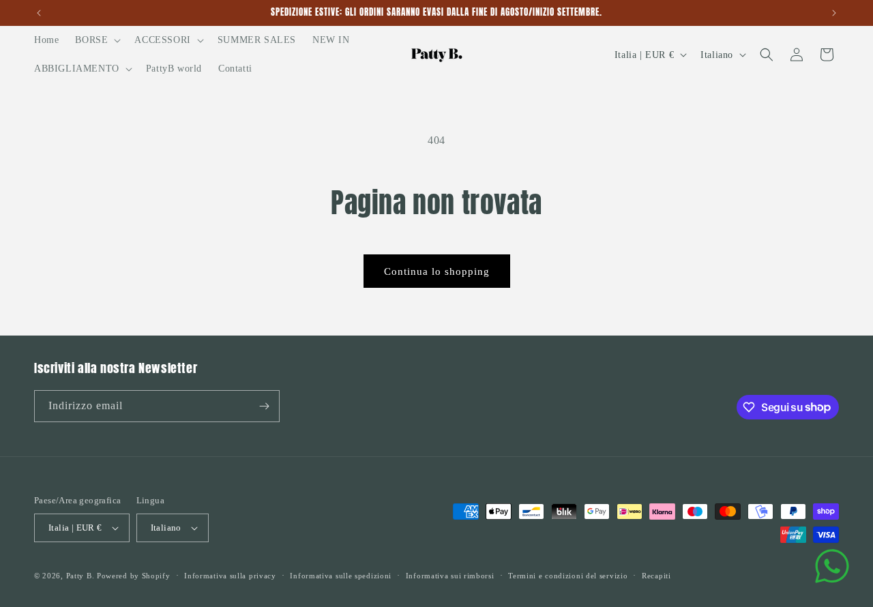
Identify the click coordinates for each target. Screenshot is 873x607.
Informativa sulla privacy (230, 576)
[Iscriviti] (264, 406)
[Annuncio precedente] (39, 13)
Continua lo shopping (437, 271)
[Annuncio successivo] (834, 13)
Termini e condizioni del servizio (567, 576)
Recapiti (656, 576)
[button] (96, 40)
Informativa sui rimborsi (450, 576)
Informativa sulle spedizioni (340, 576)
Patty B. (80, 576)
